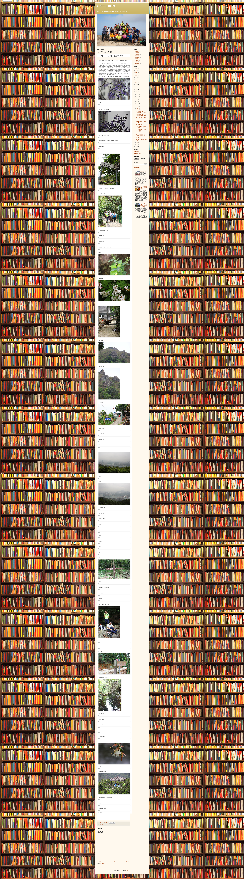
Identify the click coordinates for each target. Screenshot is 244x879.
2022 (136, 75)
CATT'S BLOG (106, 6)
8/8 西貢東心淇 (143, 171)
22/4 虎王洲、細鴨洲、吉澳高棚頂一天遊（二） (141, 112)
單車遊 (136, 60)
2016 (136, 86)
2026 (136, 68)
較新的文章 (100, 861)
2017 (136, 84)
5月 (137, 106)
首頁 (114, 861)
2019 (136, 80)
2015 (136, 87)
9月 (137, 99)
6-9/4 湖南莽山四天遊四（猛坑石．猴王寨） (141, 127)
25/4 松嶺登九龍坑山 (140, 110)
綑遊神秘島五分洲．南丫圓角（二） (141, 119)
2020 (136, 79)
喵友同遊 (137, 62)
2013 (136, 91)
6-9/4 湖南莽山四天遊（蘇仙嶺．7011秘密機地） (141, 135)
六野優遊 (137, 51)
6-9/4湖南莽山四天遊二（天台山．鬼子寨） (140, 132)
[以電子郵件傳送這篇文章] (109, 823)
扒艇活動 (137, 54)
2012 (136, 93)
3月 (137, 142)
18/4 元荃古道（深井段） (141, 117)
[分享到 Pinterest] (114, 823)
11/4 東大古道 (139, 124)
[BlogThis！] (111, 823)
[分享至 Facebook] (113, 823)
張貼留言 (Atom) (103, 863)
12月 (138, 94)
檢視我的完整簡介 (137, 153)
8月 (137, 101)
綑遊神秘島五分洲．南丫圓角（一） (141, 122)
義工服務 (137, 63)
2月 (137, 144)
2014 (136, 89)
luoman (121, 870)
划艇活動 (137, 57)
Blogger (128, 870)
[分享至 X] (112, 823)
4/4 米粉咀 (138, 137)
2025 (136, 70)
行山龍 (101, 824)
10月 (138, 98)
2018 (136, 82)
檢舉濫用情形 (137, 167)
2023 (136, 74)
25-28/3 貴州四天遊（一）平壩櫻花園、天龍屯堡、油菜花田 (143, 205)
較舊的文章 (127, 861)
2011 (136, 146)
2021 (136, 77)
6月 (137, 105)
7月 (137, 103)
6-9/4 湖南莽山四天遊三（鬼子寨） (141, 130)
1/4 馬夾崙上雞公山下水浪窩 (141, 140)
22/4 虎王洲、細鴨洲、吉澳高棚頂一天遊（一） (141, 115)
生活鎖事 (137, 55)
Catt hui (137, 151)
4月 (137, 108)
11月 (138, 96)
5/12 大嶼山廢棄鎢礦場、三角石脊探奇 (143, 188)
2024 (136, 72)
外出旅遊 (137, 52)
